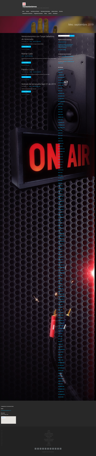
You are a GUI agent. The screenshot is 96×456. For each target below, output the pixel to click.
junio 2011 (60, 220)
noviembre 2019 (61, 125)
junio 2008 (60, 304)
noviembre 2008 (61, 296)
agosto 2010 (60, 243)
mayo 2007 (60, 338)
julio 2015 (60, 180)
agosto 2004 (60, 396)
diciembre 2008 (61, 293)
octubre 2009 (61, 270)
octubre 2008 (61, 299)
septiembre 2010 (61, 241)
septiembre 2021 (61, 82)
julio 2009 (60, 275)
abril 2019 (60, 138)
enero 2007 (60, 346)
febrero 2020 (60, 117)
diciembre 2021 (61, 74)
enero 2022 (60, 72)
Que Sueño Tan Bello (62, 49)
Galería (49, 13)
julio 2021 (60, 88)
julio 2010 (60, 246)
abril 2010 (60, 254)
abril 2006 (60, 357)
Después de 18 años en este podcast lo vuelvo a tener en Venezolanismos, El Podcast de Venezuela (65, 46)
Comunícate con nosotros (27, 13)
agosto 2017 (60, 161)
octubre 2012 (61, 209)
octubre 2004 (61, 391)
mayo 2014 (60, 193)
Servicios (61, 11)
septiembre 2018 (61, 151)
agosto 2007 (60, 330)
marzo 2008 (60, 312)
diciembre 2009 (61, 264)
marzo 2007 (60, 344)
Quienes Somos (55, 11)
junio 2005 (60, 373)
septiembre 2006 (61, 349)
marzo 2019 (60, 140)
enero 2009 (60, 291)
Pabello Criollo (28, 69)
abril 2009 (60, 283)
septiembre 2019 (61, 127)
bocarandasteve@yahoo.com (6, 410)
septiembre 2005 (61, 367)
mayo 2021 (60, 90)
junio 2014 (60, 191)
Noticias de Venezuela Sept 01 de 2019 (39, 84)
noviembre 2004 (61, 389)
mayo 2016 (60, 172)
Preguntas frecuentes (38, 13)
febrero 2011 (60, 227)
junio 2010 (60, 249)
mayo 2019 (60, 135)
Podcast (27, 11)
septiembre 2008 (61, 301)
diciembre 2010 (61, 233)
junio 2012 (60, 212)
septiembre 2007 (61, 328)
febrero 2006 (60, 359)
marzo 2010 (60, 257)
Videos (45, 13)
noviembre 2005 (61, 362)
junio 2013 (60, 204)
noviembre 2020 (61, 95)
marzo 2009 (60, 286)
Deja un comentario (37, 41)
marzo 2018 (60, 156)
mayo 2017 (60, 164)
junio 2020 (60, 109)
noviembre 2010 (61, 235)
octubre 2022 (61, 69)
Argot (28, 49)
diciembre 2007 (61, 320)
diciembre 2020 (61, 93)
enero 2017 (60, 167)
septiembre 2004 (61, 394)
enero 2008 (60, 317)
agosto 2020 (60, 103)
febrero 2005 (60, 381)
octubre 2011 (61, 217)
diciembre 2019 (61, 122)
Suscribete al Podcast (35, 11)
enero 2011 (60, 230)
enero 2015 (60, 185)
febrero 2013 (60, 206)
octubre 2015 (61, 177)
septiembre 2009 (61, 272)
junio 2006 (60, 354)
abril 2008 (60, 309)
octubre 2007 (61, 325)
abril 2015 (60, 183)
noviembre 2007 (61, 323)
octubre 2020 (61, 98)
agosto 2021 (60, 85)
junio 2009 (60, 278)
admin (31, 41)
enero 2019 (60, 146)
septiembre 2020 (61, 101)
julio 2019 (60, 130)
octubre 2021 (61, 80)
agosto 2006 (60, 352)
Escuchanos (55, 13)
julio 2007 (60, 333)
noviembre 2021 (61, 77)
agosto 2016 (60, 169)
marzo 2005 (60, 378)
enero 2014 (60, 198)
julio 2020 (60, 106)
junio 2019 (60, 132)
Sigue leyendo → (26, 46)
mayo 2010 (60, 251)
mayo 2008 (60, 307)
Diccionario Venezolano (45, 11)
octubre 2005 (61, 365)
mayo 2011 (60, 222)
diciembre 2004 (61, 386)
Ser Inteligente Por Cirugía (67, 56)
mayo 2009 (60, 280)
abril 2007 (60, 341)
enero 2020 (60, 119)
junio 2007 (60, 336)
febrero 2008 (60, 315)
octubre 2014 (61, 188)
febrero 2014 (60, 196)
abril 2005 (60, 375)
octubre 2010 (61, 238)
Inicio (23, 11)
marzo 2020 (60, 114)
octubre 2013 (61, 201)
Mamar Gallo (27, 53)
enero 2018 (60, 159)
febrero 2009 (60, 288)
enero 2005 (60, 383)
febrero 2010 (60, 259)
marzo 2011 (60, 225)
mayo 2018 (60, 154)
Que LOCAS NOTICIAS (62, 41)
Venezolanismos (29, 6)
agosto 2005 (60, 370)
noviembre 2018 (61, 148)
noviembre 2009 (61, 267)
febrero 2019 (60, 143)
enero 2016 (60, 175)
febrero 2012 (60, 214)
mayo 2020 (60, 111)
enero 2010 (60, 262)
